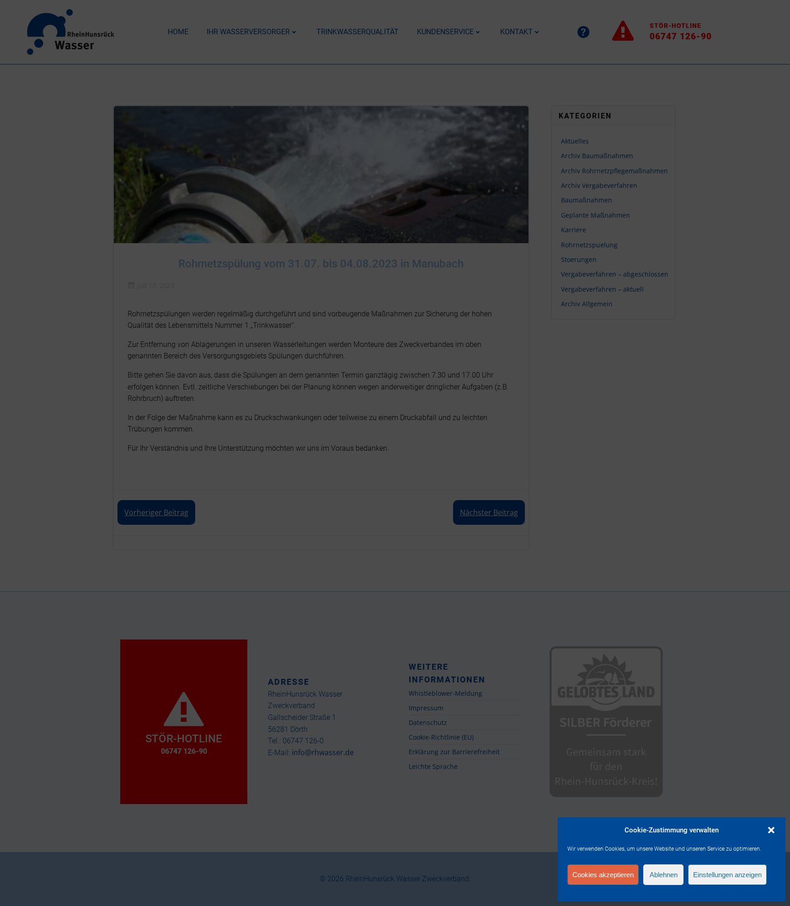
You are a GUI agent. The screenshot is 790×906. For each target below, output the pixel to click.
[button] (771, 830)
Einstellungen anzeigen (727, 875)
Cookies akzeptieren (603, 875)
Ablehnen (664, 875)
